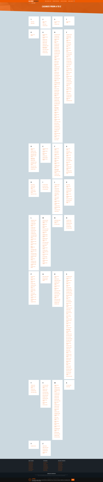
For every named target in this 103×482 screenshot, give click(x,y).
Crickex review (68, 93)
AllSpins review (45, 42)
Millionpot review (45, 238)
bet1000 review (56, 45)
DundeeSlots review (34, 167)
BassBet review (56, 36)
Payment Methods (56, 1)
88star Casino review (33, 35)
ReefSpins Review (60, 469)
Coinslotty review (68, 83)
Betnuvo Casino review (56, 70)
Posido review (33, 293)
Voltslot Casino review (45, 400)
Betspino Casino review (56, 87)
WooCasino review (57, 436)
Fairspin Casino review (56, 149)
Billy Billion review (57, 97)
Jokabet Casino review (56, 195)
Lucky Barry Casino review (33, 237)
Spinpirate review (68, 358)
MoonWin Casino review (45, 248)
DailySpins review (33, 151)
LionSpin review (33, 227)
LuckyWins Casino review (33, 265)
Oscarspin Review (31, 464)
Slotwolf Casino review (68, 323)
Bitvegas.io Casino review (57, 120)
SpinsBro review (68, 366)
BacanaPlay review (57, 34)
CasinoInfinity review (68, 56)
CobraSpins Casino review (69, 77)
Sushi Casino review (69, 376)
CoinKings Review (45, 464)
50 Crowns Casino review (57, 22)
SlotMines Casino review (68, 306)
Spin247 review (68, 341)
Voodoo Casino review (45, 403)
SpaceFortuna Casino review (68, 330)
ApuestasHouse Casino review (45, 47)
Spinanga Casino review (68, 344)
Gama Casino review (68, 149)
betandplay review (57, 50)
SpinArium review (68, 345)
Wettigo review (56, 397)
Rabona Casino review (56, 277)
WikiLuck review (56, 399)
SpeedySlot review (69, 333)
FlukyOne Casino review (56, 163)
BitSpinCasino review (56, 113)
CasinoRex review (68, 61)
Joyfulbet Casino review (56, 204)
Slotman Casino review (68, 304)
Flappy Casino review (56, 161)
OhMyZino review (68, 221)
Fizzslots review (56, 156)
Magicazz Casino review (45, 222)
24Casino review (45, 25)
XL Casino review (68, 385)
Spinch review (68, 350)
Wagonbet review (57, 387)
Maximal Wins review (45, 232)
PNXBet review (33, 289)
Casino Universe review (68, 51)
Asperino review (45, 51)
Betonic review (56, 73)
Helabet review (33, 186)
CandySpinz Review (60, 464)
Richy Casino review (57, 290)
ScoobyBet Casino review (69, 281)
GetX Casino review (69, 160)
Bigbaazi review (56, 93)
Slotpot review (68, 309)
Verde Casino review (46, 393)
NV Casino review (57, 224)
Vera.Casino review (45, 392)
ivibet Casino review (46, 187)
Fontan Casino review (56, 167)
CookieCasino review (68, 85)
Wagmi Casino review (56, 385)
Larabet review (33, 221)
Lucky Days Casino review (33, 242)
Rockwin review (56, 292)
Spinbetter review (68, 347)
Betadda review (56, 47)
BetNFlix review (56, 68)
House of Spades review (33, 192)
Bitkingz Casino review (56, 110)
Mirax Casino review (46, 242)
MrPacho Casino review (45, 258)
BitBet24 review (56, 100)
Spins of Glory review (68, 364)
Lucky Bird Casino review (33, 239)
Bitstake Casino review (56, 115)
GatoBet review (68, 157)
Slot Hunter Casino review (69, 296)
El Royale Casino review (45, 151)
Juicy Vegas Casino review (57, 208)
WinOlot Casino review (56, 419)
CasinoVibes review (69, 62)
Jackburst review (57, 184)
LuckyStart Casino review (33, 257)
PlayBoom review (33, 285)
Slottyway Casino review (68, 321)
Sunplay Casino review (68, 374)
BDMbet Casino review (56, 40)
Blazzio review (56, 123)
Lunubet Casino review (33, 267)
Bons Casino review (57, 127)
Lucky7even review (33, 253)
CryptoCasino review (68, 99)
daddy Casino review (33, 149)
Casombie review (68, 68)
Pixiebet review (33, 283)
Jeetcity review (56, 188)
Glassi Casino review (68, 162)
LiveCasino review (33, 230)
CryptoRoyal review (69, 100)
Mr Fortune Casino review (45, 254)
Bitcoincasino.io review (56, 105)
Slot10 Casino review (68, 298)
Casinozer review (68, 64)
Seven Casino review (68, 285)
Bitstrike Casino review (56, 117)
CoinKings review (68, 78)
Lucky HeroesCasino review (33, 247)
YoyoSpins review (33, 445)
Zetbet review (45, 445)
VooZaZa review (45, 404)
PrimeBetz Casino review (33, 297)
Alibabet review (45, 39)
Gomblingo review (69, 170)
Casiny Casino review (68, 66)
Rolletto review (56, 295)
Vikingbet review (45, 396)
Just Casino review (57, 209)
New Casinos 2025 (48, 1)
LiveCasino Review (45, 462)
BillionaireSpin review (56, 95)
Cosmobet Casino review (69, 89)
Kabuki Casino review (68, 186)
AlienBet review (45, 40)
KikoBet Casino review (68, 192)
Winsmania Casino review (57, 426)
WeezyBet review (57, 393)
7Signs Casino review (68, 22)
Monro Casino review (45, 246)
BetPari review (56, 76)
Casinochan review (69, 52)
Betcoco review (56, 54)
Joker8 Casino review (56, 199)
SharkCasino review (69, 290)
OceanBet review (68, 220)
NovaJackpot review (56, 222)
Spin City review (68, 337)
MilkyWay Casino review (45, 236)
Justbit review (56, 211)
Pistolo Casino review (33, 282)
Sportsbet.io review (69, 369)
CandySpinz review (69, 34)
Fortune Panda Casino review (56, 170)
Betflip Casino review (56, 57)
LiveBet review (33, 228)
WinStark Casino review (56, 430)
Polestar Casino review (33, 291)
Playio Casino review (33, 287)
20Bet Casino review (45, 22)
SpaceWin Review (45, 465)
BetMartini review (57, 66)
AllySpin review (45, 44)
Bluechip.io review (57, 124)
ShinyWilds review (69, 292)
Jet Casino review (57, 191)
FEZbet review (56, 151)
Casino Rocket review (68, 48)
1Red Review (44, 463)
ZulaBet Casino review (45, 452)
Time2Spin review (33, 390)
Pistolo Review (30, 470)
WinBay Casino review (56, 410)
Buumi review (56, 139)
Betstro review (56, 88)
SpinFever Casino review (68, 352)
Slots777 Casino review (68, 317)
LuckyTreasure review (33, 259)
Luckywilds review (33, 262)
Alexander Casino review (45, 37)
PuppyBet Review (31, 463)
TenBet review (33, 385)
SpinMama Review (31, 465)
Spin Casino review (69, 335)
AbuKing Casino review (45, 35)
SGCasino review (68, 287)
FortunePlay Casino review (57, 172)
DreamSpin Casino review (33, 164)
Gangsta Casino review (68, 155)
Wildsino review (56, 406)
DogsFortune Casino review (33, 158)
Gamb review (68, 151)
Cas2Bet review (68, 36)
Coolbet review (68, 87)
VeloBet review (45, 390)
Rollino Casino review (56, 297)
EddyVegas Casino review (45, 149)
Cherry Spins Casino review (69, 70)
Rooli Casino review (57, 299)
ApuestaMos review (45, 45)
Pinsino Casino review (33, 279)
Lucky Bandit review (34, 235)
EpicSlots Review (31, 462)
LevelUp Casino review (33, 225)
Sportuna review (68, 370)
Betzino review (56, 91)
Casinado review (68, 44)
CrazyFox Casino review (68, 91)
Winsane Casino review (56, 424)
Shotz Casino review (69, 293)
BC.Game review (56, 37)
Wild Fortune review (57, 400)
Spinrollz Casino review (68, 362)
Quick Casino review (46, 276)
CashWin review (68, 42)
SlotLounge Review (31, 469)
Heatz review (33, 184)
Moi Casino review (45, 243)
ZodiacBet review (45, 450)
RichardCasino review (56, 289)
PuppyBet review (33, 301)
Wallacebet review (57, 389)
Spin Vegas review (69, 340)
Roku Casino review (57, 293)
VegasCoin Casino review (45, 387)
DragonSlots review (34, 162)
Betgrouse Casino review (57, 59)
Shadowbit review (69, 289)
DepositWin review (33, 154)
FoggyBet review (57, 165)
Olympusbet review (69, 223)
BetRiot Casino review (56, 80)
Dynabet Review (60, 465)
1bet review (32, 21)
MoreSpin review (45, 250)
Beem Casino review (56, 42)
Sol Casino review (68, 327)
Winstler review (56, 432)
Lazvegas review (33, 223)
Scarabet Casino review (68, 278)
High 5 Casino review (33, 188)
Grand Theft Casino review (69, 173)
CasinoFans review (69, 54)
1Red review (32, 23)
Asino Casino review (46, 49)
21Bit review (44, 24)
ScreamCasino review (68, 283)
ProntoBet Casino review (33, 300)
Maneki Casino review (45, 224)
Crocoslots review (69, 95)
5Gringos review (56, 24)
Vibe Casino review (45, 395)
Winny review (56, 417)
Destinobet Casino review (33, 156)
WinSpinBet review (57, 428)
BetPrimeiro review (57, 78)
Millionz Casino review (45, 240)
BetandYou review (57, 53)
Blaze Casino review (57, 121)
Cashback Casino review (68, 38)
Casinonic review (68, 59)
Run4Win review (56, 303)
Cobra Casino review (68, 74)
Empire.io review (45, 157)
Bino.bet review (56, 98)
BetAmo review (56, 48)
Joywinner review (57, 205)
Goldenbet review (68, 166)
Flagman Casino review (56, 158)
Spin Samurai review (69, 338)
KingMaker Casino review (69, 197)
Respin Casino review (56, 284)
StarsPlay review (68, 372)
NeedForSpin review (57, 220)
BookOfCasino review (56, 131)
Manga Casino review (45, 227)
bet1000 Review (45, 469)
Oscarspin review (68, 226)
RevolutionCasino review (57, 286)
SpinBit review (68, 348)
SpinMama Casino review (69, 356)
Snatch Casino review (68, 326)
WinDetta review (56, 411)
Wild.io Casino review (56, 403)
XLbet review (68, 386)
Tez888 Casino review (33, 387)
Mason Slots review (45, 228)
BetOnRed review (57, 75)
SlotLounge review (69, 301)
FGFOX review (56, 152)
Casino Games (70, 1)
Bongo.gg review (57, 126)
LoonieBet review (33, 233)
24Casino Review (60, 463)
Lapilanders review (33, 220)
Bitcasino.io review (57, 101)
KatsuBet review (68, 188)
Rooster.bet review (57, 300)
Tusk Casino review (33, 392)
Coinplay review (68, 80)
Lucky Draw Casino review (33, 244)
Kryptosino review (69, 200)
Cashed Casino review (68, 40)
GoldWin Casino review (68, 169)
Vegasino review (45, 389)
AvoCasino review (45, 52)
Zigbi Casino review (45, 447)
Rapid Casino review (57, 280)
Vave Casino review (45, 385)
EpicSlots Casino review (45, 159)
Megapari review (45, 234)
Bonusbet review (56, 129)
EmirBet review (45, 155)
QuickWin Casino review (45, 280)
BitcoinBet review (57, 103)
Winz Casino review (57, 433)
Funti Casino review (57, 175)
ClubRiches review (69, 72)
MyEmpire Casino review (45, 261)
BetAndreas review (57, 51)
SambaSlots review (69, 276)
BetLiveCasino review (56, 65)
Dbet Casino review (33, 152)
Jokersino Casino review (57, 201)
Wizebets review (56, 435)
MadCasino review (45, 220)
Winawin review (56, 407)
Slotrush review (68, 311)
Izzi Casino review (45, 189)
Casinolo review (68, 58)
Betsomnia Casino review (57, 84)
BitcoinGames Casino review (56, 108)
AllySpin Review (60, 470)
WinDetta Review (45, 470)
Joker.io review (56, 197)
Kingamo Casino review (68, 194)
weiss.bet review (56, 394)
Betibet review (56, 61)
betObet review (56, 72)
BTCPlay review (56, 138)
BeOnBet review (56, 44)
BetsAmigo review (57, 82)
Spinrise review (68, 359)
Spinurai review (68, 367)
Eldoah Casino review (45, 154)
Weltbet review (56, 396)
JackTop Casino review (56, 186)
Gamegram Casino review (69, 153)
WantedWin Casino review (57, 391)
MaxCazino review (45, 230)
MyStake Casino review (45, 263)
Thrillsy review (33, 389)
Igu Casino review (45, 186)
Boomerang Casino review (57, 134)
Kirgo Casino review (69, 198)
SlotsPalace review (69, 318)
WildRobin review (57, 404)
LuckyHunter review (34, 254)
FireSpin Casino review (56, 155)
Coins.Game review (69, 81)
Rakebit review (56, 278)
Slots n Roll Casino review (69, 313)
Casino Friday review (68, 46)
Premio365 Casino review (33, 295)
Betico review (56, 62)
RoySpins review (56, 302)
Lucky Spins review (33, 249)
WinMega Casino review (56, 415)
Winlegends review (57, 413)
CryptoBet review (68, 96)
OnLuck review (68, 224)
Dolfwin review (33, 160)
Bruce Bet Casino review (57, 136)
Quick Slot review (45, 278)
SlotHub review (68, 300)
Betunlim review (56, 90)
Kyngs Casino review (68, 202)
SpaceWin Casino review (68, 332)
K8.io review (68, 184)
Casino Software (63, 1)
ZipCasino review (45, 449)
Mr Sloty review (45, 256)
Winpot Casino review (56, 422)
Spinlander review (68, 354)
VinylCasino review (45, 398)
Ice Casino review (45, 184)
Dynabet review (33, 169)
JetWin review (56, 193)
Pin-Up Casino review (33, 277)
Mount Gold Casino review (45, 252)
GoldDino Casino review (68, 165)
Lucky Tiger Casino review (33, 251)
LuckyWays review (33, 261)
